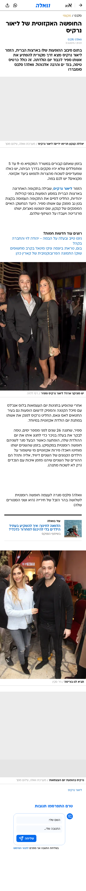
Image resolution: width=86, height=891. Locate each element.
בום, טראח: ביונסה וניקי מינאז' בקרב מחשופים (46, 249)
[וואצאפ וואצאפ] (15, 5)
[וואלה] (43, 5)
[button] (68, 5)
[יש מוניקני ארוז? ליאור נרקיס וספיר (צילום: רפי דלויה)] (43, 329)
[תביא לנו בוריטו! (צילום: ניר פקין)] (43, 618)
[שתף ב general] (7, 5)
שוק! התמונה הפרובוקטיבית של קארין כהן (49, 254)
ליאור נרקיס (75, 790)
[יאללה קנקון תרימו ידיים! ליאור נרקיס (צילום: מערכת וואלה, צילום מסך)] (43, 112)
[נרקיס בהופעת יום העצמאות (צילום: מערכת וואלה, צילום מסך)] (43, 738)
